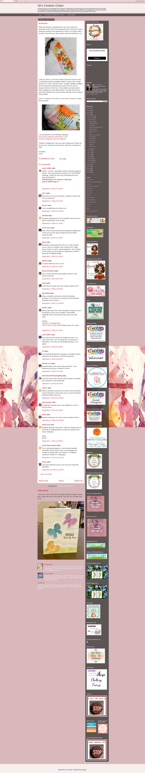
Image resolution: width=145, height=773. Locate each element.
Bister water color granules (92, 186)
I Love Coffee (48, 573)
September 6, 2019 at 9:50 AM (52, 383)
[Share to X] (62, 159)
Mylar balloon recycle (91, 202)
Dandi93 (45, 215)
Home (40, 14)
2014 (89, 172)
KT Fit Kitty (46, 228)
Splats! (88, 208)
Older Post (78, 481)
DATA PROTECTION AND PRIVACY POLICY (55, 14)
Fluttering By (43, 491)
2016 (89, 168)
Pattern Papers (92, 146)
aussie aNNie (46, 168)
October (91, 119)
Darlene (45, 307)
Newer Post (43, 481)
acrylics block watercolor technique (94, 181)
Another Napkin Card (93, 123)
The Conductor (92, 138)
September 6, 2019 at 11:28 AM (52, 398)
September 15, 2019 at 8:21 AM (53, 457)
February (91, 160)
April (90, 156)
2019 (89, 114)
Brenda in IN (46, 363)
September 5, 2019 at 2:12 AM (52, 223)
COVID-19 (41, 583)
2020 (89, 112)
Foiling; (88, 195)
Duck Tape (89, 193)
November (91, 117)
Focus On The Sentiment (94, 135)
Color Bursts (89, 190)
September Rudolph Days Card (96, 127)
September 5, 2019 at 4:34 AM (52, 256)
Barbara (45, 261)
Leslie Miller (46, 335)
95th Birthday (92, 125)
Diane (44, 242)
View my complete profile (92, 94)
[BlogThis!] (61, 159)
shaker (88, 206)
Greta (44, 414)
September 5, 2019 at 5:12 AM (52, 266)
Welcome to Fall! (92, 129)
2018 (89, 164)
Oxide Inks (89, 204)
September (91, 121)
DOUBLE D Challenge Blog (51, 323)
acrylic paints (89, 179)
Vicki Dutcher (47, 402)
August (91, 148)
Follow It (97, 58)
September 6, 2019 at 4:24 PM (52, 410)
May (90, 154)
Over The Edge (92, 136)
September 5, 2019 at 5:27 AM (52, 279)
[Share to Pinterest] (65, 159)
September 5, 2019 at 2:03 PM (52, 330)
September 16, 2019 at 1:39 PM (53, 470)
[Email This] (60, 159)
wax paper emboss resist (92, 211)
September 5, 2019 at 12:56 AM (53, 211)
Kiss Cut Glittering (91, 197)
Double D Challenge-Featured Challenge (52, 139)
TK (43, 351)
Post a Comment (46, 474)
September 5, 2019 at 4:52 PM (52, 347)
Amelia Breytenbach (49, 445)
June (90, 152)
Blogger (84, 770)
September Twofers (93, 131)
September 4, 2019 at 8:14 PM (52, 201)
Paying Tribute (92, 142)
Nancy (44, 462)
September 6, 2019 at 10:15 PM (53, 420)
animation (89, 184)
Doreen (44, 205)
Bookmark (91, 144)
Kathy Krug (46, 425)
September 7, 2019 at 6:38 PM (52, 441)
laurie (44, 283)
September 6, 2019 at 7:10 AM (52, 371)
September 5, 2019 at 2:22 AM (52, 238)
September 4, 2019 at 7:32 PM (52, 189)
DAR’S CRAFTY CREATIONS (52, 325)
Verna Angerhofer (98, 84)
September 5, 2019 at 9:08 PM (52, 359)
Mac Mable (46, 293)
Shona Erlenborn (48, 271)
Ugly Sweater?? (92, 140)
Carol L (44, 388)
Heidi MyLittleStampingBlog (52, 376)
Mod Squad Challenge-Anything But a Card (53, 137)
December (91, 116)
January (91, 162)
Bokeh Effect (89, 188)
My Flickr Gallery (71, 14)
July (90, 150)
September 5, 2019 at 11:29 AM (52, 303)
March (90, 158)
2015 (89, 170)
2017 (89, 166)
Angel (90, 133)
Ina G (44, 193)
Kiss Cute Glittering (91, 199)
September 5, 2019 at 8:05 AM (52, 289)
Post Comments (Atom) (65, 486)
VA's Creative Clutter (50, 5)
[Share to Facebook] (64, 159)
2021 (89, 110)
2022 (89, 108)
